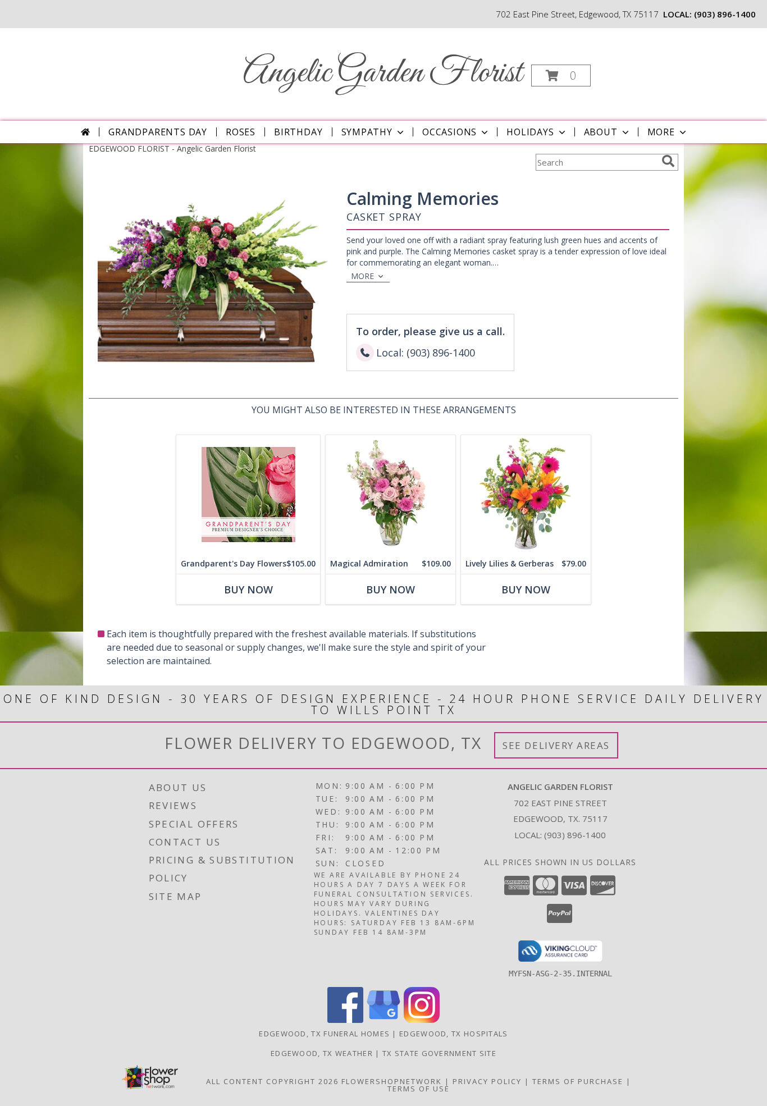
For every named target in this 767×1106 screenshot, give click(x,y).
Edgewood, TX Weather (322, 1053)
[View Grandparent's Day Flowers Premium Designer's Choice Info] (248, 494)
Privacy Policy (487, 1081)
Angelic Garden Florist (382, 73)
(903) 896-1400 (725, 14)
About (601, 132)
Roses (240, 132)
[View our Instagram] (422, 1019)
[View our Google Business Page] (383, 1019)
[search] (668, 161)
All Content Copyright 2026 (272, 1081)
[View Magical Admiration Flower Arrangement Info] (390, 494)
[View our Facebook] (345, 1019)
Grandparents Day (157, 132)
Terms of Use (418, 1089)
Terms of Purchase (577, 1081)
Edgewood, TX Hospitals (453, 1034)
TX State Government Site (439, 1053)
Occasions (449, 132)
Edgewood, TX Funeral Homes (324, 1034)
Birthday (298, 132)
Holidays (530, 132)
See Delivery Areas (556, 745)
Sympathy (366, 132)
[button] (561, 75)
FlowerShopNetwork (391, 1081)
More (661, 132)
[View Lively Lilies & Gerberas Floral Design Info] (526, 494)
